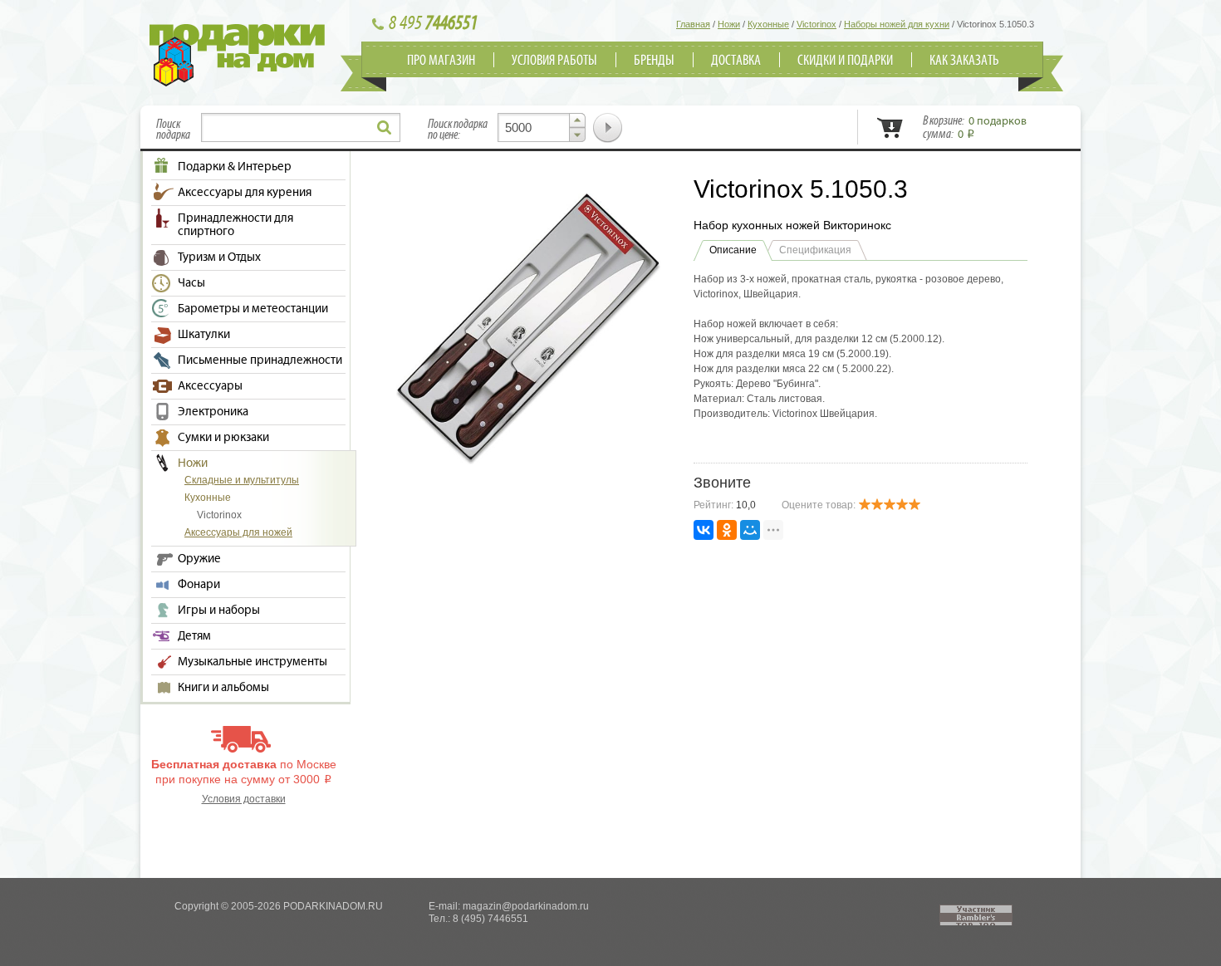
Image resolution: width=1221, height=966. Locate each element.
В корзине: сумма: (975, 128)
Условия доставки (244, 799)
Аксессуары (210, 386)
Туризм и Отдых (219, 257)
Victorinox (219, 515)
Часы (191, 283)
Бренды (654, 60)
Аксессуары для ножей (238, 532)
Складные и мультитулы (241, 480)
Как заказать (964, 60)
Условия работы (554, 60)
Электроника (213, 412)
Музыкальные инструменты (252, 662)
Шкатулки (204, 334)
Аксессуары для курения (244, 192)
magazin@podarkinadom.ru (526, 906)
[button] (577, 120)
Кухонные (207, 497)
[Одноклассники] (727, 530)
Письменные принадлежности (260, 360)
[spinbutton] (542, 127)
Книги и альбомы (223, 687)
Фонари (199, 584)
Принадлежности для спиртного (235, 225)
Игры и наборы (219, 610)
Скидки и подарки (845, 60)
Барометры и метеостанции (253, 309)
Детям (194, 636)
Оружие (199, 559)
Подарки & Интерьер (235, 167)
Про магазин (441, 60)
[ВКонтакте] (703, 530)
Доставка (736, 60)
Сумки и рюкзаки (223, 437)
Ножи (193, 463)
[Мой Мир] (750, 530)
